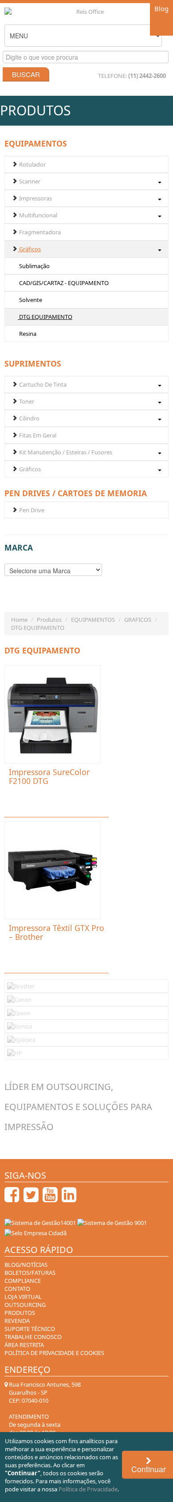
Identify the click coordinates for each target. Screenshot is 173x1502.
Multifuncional (37, 215)
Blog (161, 8)
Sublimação (34, 266)
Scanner (29, 181)
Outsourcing (25, 1305)
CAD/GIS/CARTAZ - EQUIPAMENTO (63, 283)
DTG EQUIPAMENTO (45, 317)
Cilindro (28, 418)
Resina (27, 334)
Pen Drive (31, 510)
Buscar (26, 74)
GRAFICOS (137, 620)
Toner (26, 401)
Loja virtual (23, 1297)
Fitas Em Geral (37, 435)
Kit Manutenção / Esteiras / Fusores (65, 452)
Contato (17, 1289)
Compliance (22, 1281)
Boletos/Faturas (29, 1273)
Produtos (49, 620)
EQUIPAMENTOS (93, 620)
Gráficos (29, 249)
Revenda (17, 1321)
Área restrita (24, 1345)
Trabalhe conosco (33, 1337)
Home (19, 620)
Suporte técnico (29, 1329)
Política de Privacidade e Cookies (54, 1353)
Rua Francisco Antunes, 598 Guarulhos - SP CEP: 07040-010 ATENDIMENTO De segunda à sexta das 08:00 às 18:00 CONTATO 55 (44, 1420)
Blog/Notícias (25, 1265)
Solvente (30, 300)
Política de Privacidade (88, 1489)
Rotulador (32, 164)
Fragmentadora (39, 232)
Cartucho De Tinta (42, 384)
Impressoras (35, 198)
